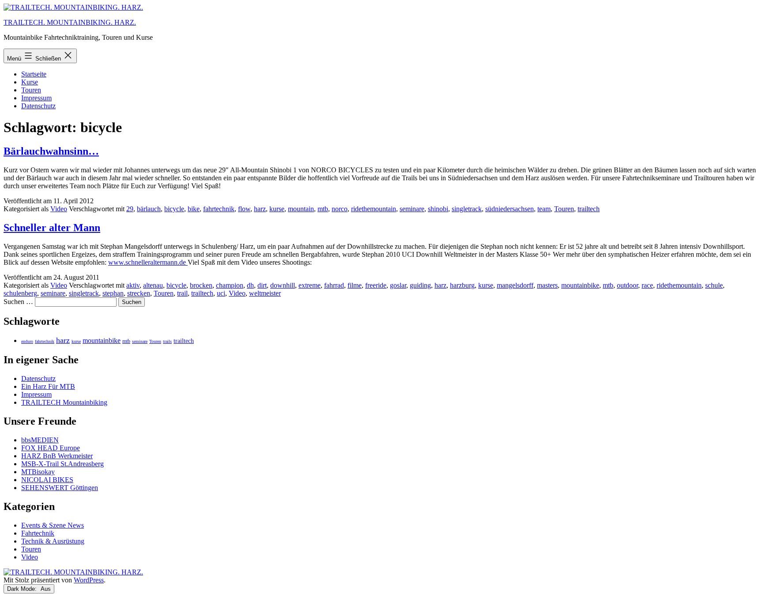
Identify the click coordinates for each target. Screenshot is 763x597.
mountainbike (580, 285)
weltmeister (265, 293)
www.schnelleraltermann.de (148, 262)
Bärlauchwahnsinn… (51, 151)
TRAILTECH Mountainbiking (64, 402)
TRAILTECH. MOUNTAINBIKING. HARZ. (70, 22)
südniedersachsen (509, 209)
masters (547, 285)
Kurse (29, 82)
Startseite (33, 74)
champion (229, 285)
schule (714, 285)
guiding (420, 285)
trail (182, 293)
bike (194, 209)
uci (221, 293)
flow (244, 209)
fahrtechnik (218, 209)
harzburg (462, 285)
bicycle (174, 209)
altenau (153, 285)
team (544, 209)
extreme (309, 285)
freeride (375, 285)
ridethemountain (373, 209)
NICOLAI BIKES (47, 479)
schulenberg (20, 293)
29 (129, 209)
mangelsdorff (515, 285)
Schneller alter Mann (52, 227)
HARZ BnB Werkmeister (57, 456)
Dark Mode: (22, 589)
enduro (27, 341)
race (647, 285)
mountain (301, 209)
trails (167, 341)
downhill (282, 285)
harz (260, 209)
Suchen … (18, 301)
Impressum (36, 98)
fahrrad (334, 285)
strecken (138, 293)
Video (58, 209)
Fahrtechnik (37, 533)
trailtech (589, 209)
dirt (262, 285)
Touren (31, 90)
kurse (276, 209)
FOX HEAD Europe (50, 448)
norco (340, 209)
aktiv (133, 285)
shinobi (438, 209)
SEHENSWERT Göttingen (59, 487)
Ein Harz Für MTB (48, 386)
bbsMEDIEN (40, 440)
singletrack (467, 209)
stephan (113, 293)
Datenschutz (38, 106)
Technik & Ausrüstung (52, 541)
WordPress (89, 580)
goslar (398, 285)
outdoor (627, 285)
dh (250, 285)
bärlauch (149, 209)
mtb (322, 209)
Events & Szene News (52, 525)
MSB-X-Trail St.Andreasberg (62, 464)
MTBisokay (38, 471)
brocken (201, 285)
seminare (412, 209)
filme (355, 285)
